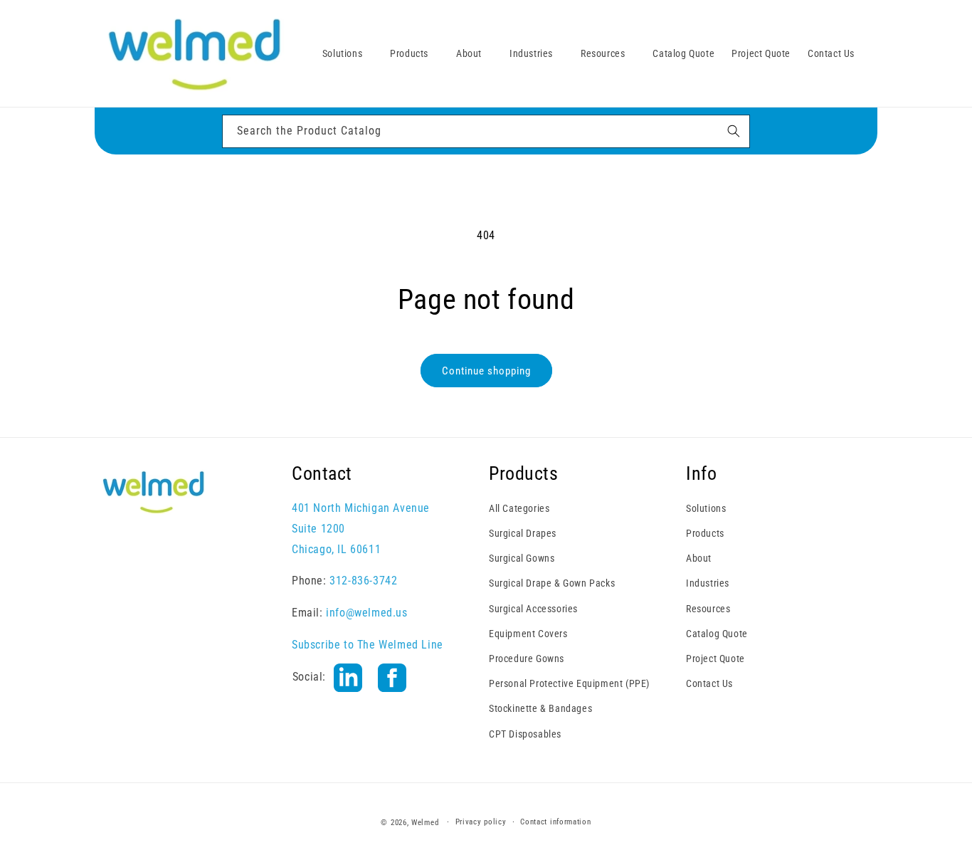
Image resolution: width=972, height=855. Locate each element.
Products (705, 533)
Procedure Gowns (526, 658)
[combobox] (486, 131)
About (699, 558)
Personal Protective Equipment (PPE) (569, 683)
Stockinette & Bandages (540, 708)
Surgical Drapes (522, 533)
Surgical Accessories (533, 608)
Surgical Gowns (521, 558)
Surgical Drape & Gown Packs (552, 583)
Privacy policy (481, 822)
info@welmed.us (366, 612)
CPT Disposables (525, 734)
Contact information (555, 822)
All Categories (519, 508)
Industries (707, 583)
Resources (708, 608)
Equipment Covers (528, 633)
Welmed (424, 822)
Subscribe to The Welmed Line (367, 644)
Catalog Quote (717, 633)
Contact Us (709, 683)
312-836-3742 (363, 580)
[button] (347, 53)
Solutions (706, 508)
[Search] (733, 131)
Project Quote (715, 658)
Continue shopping (486, 370)
